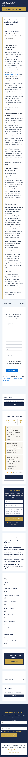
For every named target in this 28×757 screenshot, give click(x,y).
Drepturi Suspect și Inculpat (11, 595)
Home (6, 31)
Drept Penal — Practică (10, 588)
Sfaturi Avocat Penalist (10, 641)
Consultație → (14, 477)
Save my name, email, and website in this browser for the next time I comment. (13, 363)
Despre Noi (7, 582)
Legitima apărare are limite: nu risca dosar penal (14, 541)
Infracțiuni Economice (10, 601)
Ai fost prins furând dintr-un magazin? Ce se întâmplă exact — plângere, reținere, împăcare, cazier (14, 547)
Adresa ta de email (14, 725)
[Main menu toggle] (24, 3)
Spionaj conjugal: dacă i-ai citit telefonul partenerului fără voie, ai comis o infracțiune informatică (13, 554)
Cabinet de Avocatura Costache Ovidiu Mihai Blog (8, 4)
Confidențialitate (14, 752)
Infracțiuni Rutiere (9, 608)
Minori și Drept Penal (9, 621)
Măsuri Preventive (9, 615)
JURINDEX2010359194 (11, 74)
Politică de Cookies (19, 750)
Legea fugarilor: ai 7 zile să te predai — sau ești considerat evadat (14, 560)
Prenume (14, 720)
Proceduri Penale (8, 634)
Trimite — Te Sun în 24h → (14, 518)
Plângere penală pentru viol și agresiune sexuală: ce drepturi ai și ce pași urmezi (13, 566)
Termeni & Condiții (7, 750)
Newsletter (7, 628)
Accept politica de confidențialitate (12, 731)
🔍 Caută (14, 404)
